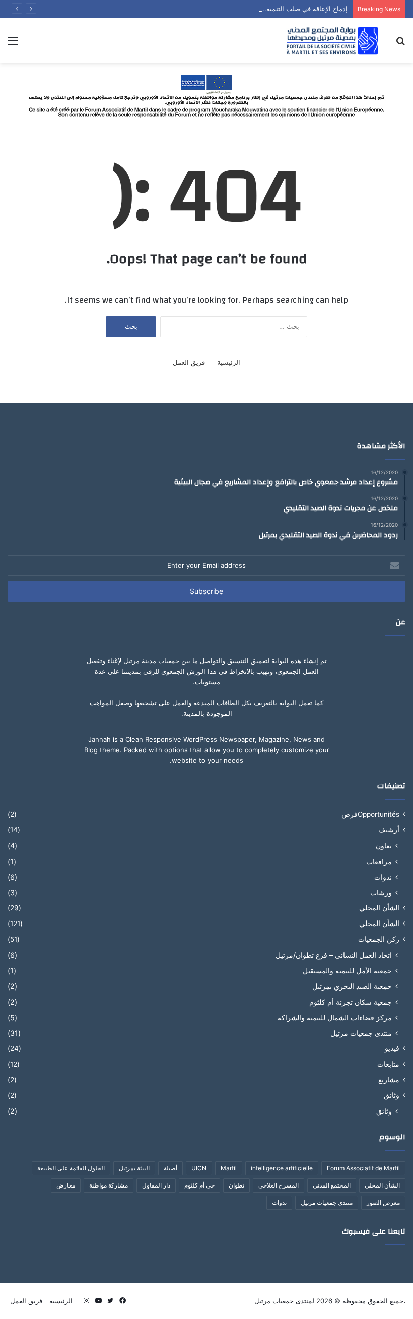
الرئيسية (228, 362)
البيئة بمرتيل (134, 1168)
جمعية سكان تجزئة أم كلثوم (350, 1002)
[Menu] (13, 44)
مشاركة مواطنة (108, 1185)
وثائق (391, 1095)
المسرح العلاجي (278, 1185)
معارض (65, 1185)
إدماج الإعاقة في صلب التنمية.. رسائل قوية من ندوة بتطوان (265, 9)
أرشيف (388, 830)
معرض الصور (383, 1202)
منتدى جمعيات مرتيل (361, 1033)
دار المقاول (156, 1185)
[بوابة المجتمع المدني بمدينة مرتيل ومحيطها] (332, 40)
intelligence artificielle (282, 1168)
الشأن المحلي (379, 908)
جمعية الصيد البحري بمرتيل (352, 986)
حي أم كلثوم (199, 1185)
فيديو (392, 1048)
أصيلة (170, 1168)
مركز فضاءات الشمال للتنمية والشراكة (335, 1017)
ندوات (383, 877)
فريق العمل (189, 362)
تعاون (384, 845)
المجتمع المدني (332, 1185)
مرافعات (379, 861)
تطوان (236, 1185)
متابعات (388, 1064)
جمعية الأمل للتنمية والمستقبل (347, 970)
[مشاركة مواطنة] (206, 95)
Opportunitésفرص (370, 814)
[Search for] (400, 44)
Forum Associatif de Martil (363, 1168)
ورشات (381, 892)
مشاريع (388, 1080)
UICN (198, 1168)
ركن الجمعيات (378, 939)
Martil (229, 1168)
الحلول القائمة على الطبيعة (71, 1168)
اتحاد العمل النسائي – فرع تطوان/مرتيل (334, 955)
